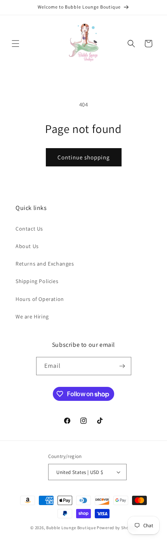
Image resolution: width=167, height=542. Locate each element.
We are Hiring (32, 316)
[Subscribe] (122, 366)
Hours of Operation (40, 298)
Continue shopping (83, 157)
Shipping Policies (37, 281)
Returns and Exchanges (45, 263)
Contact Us (29, 228)
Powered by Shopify (117, 527)
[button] (15, 43)
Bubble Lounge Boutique (71, 527)
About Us (27, 246)
